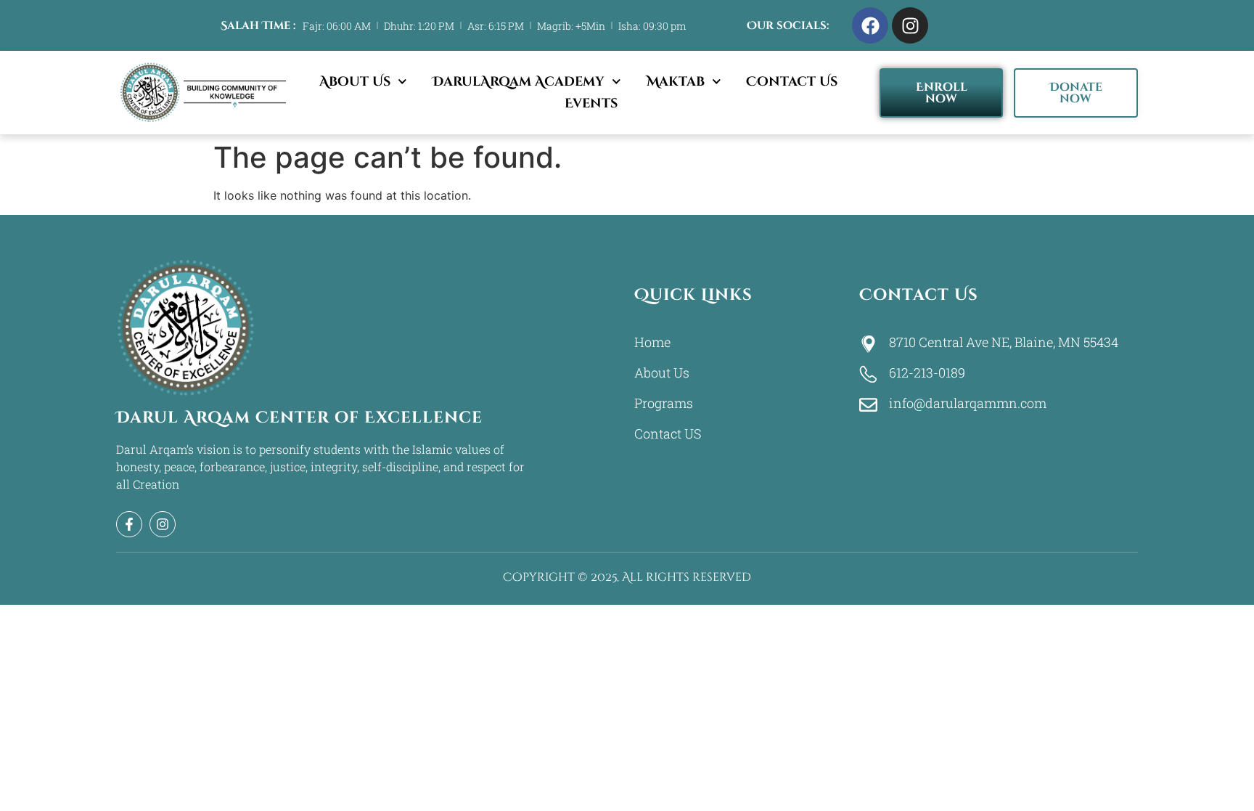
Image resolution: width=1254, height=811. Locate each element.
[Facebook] (870, 25)
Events (591, 103)
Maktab (676, 82)
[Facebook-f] (129, 524)
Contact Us (791, 82)
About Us (354, 82)
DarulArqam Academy (519, 82)
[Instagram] (910, 25)
